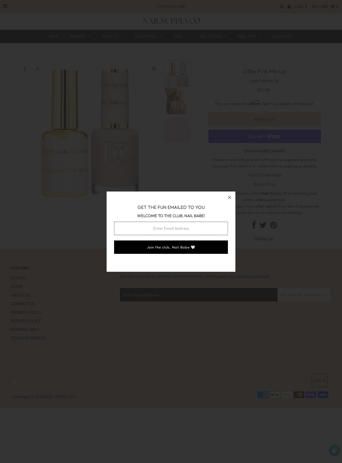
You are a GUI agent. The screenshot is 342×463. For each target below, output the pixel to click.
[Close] (229, 197)
